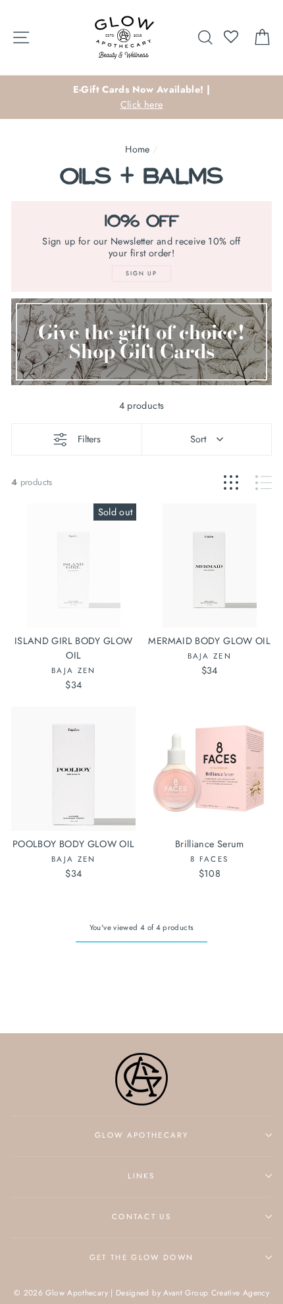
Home (137, 149)
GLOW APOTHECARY (141, 1135)
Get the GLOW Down (141, 1257)
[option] (141, 97)
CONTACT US (141, 1216)
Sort (198, 439)
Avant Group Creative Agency (216, 1292)
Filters (89, 439)
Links (141, 1176)
